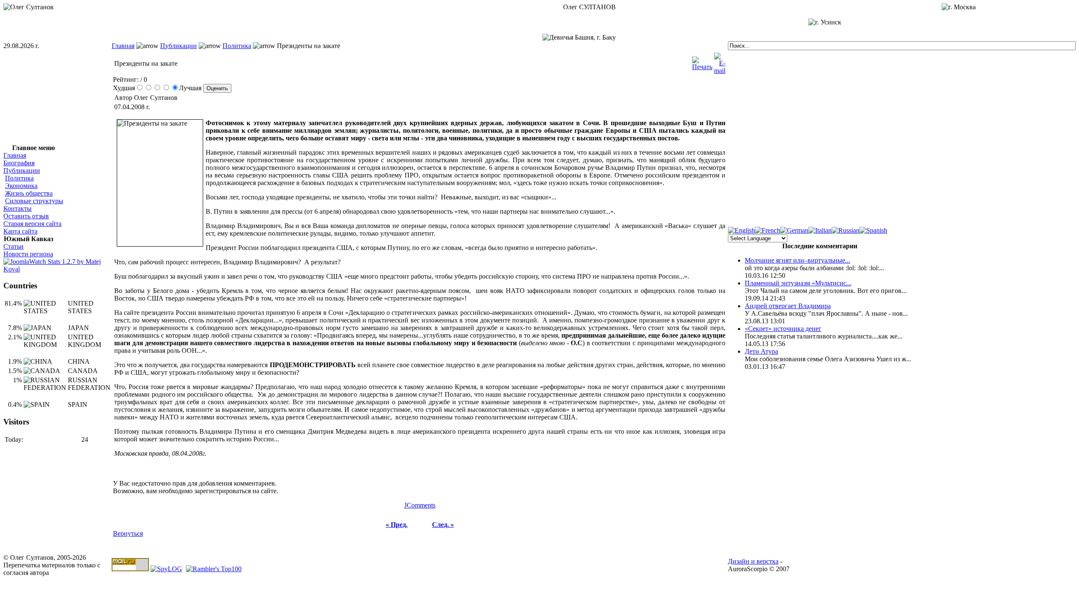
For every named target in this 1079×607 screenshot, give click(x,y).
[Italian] (820, 230)
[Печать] (702, 61)
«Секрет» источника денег (783, 328)
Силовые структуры (34, 200)
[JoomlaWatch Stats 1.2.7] (57, 269)
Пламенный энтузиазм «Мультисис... (798, 283)
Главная (123, 45)
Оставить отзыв (26, 216)
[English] (741, 230)
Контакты (17, 208)
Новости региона (28, 254)
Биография (19, 163)
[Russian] (845, 230)
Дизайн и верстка (753, 561)
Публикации (178, 45)
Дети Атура (761, 351)
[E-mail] (719, 61)
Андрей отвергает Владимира (788, 305)
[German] (794, 230)
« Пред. (397, 524)
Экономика (21, 185)
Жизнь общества (29, 193)
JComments (419, 505)
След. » (443, 524)
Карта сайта (20, 231)
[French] (767, 230)
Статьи (13, 246)
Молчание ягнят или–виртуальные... (797, 260)
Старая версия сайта (32, 223)
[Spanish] (873, 230)
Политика (237, 45)
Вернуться (128, 533)
